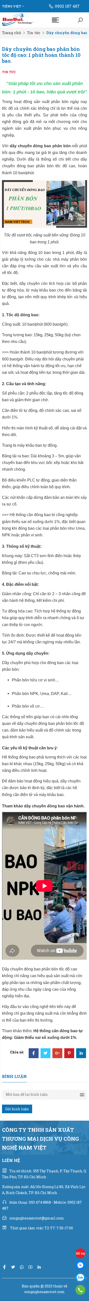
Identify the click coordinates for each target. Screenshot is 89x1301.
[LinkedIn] (81, 1053)
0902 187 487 (67, 6)
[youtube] (30, 1267)
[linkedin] (39, 1267)
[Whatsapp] (21, 1267)
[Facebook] (34, 1053)
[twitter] (13, 1267)
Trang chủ (11, 32)
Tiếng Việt (11, 6)
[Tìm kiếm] (80, 19)
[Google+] (57, 1053)
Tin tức (33, 32)
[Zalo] (80, 1277)
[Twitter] (45, 1053)
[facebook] (4, 1267)
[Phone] (80, 1289)
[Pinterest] (69, 1053)
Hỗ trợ (80, 1253)
